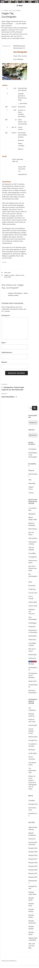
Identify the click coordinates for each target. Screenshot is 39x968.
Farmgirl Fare (32, 740)
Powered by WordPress (9, 961)
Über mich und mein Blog (31, 946)
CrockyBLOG (32, 557)
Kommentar (6, 315)
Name (4, 342)
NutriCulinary (32, 654)
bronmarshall (32, 725)
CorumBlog (32, 553)
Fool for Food (32, 593)
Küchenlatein (32, 636)
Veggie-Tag (19, 275)
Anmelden (31, 800)
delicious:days (32, 736)
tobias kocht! (32, 681)
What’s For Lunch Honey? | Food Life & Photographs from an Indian (32, 782)
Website (4, 362)
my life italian (32, 753)
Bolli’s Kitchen (32, 529)
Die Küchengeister (32, 576)
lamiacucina (32, 639)
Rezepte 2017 (32, 859)
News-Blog (31, 483)
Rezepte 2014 (32, 848)
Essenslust (31, 585)
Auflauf (7, 272)
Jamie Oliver (9, 275)
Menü (21, 5)
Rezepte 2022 (32, 877)
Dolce (30, 582)
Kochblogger (32, 623)
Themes (31, 492)
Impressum (32, 839)
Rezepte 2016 (32, 855)
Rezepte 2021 (32, 873)
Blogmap (31, 470)
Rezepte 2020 (32, 870)
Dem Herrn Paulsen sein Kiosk (32, 568)
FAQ (29, 480)
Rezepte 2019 (32, 866)
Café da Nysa (32, 538)
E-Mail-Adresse (7, 352)
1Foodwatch (32, 449)
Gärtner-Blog (32, 602)
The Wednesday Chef (32, 770)
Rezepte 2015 (32, 852)
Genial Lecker (32, 606)
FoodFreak (32, 589)
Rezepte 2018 (32, 862)
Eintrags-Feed (33, 804)
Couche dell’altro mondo (31, 731)
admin (18, 10)
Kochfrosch (32, 626)
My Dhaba (31, 749)
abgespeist (31, 514)
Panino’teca (32, 658)
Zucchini (7, 277)
